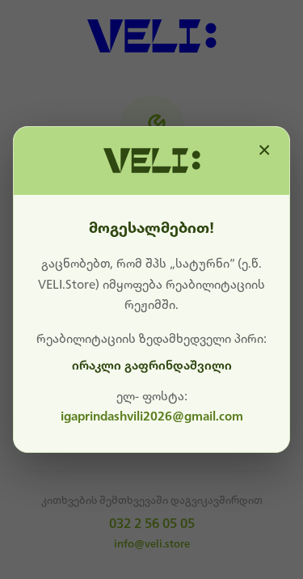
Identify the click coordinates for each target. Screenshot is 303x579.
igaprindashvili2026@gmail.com (152, 416)
